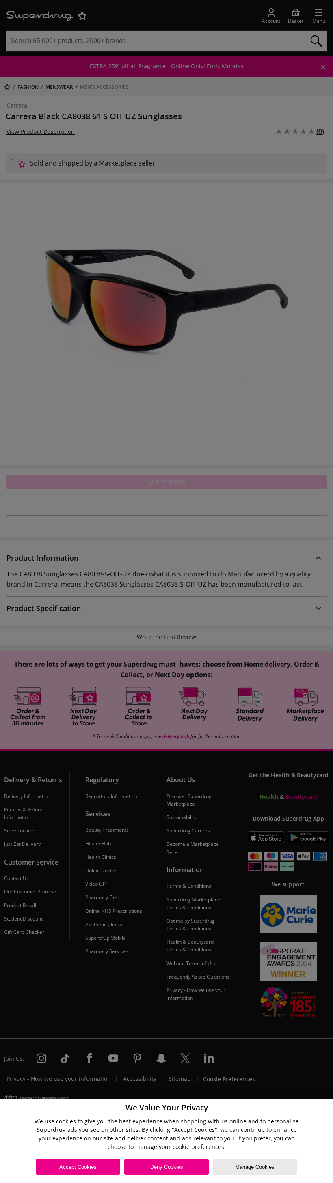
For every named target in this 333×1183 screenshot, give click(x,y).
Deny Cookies (166, 1167)
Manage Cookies (255, 1167)
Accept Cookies (78, 1167)
